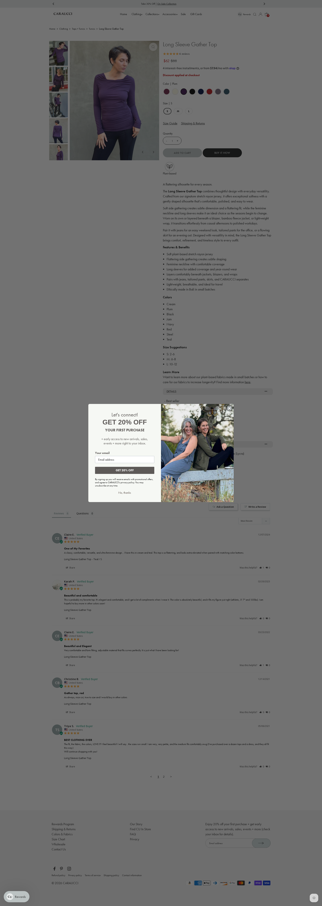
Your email (102, 453)
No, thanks (124, 493)
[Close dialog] (229, 408)
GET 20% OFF (125, 470)
